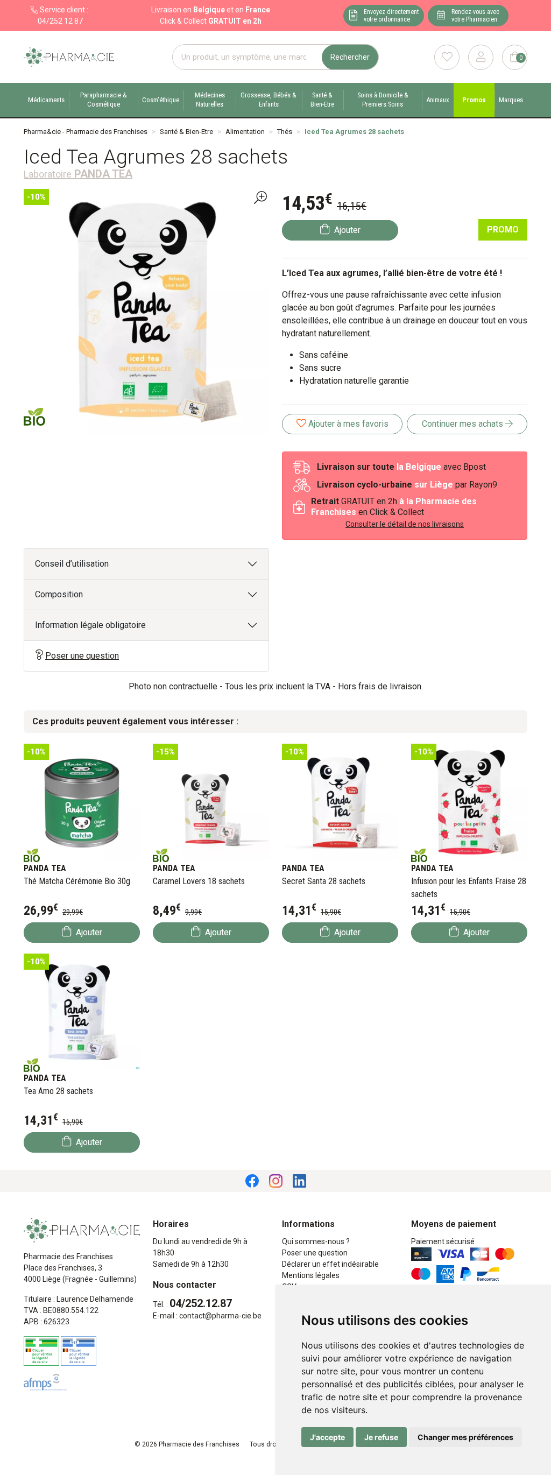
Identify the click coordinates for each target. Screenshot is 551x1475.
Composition (59, 594)
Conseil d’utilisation (72, 564)
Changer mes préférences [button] (465, 1437)
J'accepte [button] (327, 1437)
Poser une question (82, 656)
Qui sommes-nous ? (316, 1241)
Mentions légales (311, 1275)
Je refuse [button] (381, 1437)
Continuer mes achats (463, 424)
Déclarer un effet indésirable (330, 1264)
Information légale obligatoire (90, 625)
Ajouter (88, 932)
